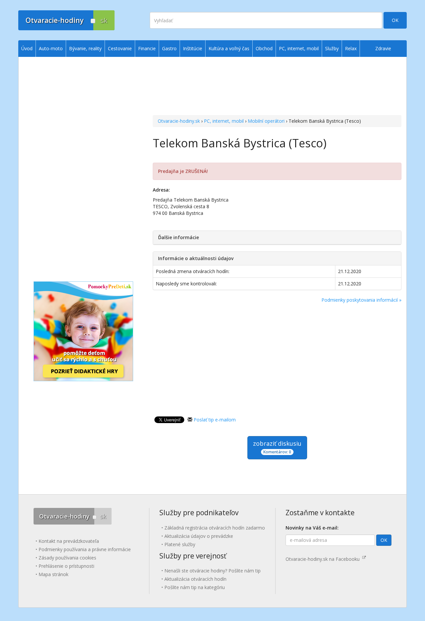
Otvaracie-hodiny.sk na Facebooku (324, 559)
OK (395, 20)
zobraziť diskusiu (277, 447)
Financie (147, 48)
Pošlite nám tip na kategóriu (194, 587)
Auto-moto (51, 48)
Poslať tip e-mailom (215, 419)
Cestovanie (120, 48)
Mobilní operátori (266, 121)
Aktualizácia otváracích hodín (195, 579)
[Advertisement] (277, 87)
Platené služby (179, 544)
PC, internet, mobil (224, 121)
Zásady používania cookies (67, 557)
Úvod (27, 48)
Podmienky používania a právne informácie (85, 549)
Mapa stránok (53, 574)
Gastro (169, 48)
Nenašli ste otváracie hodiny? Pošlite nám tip (212, 570)
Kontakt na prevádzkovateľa (69, 541)
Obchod (264, 48)
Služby (332, 48)
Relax (351, 48)
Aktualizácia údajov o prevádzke (198, 536)
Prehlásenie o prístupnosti (66, 566)
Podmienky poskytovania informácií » (361, 300)
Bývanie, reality (85, 48)
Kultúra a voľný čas (229, 48)
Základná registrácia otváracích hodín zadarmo (214, 528)
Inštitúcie (192, 48)
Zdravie (383, 48)
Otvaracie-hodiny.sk (179, 121)
